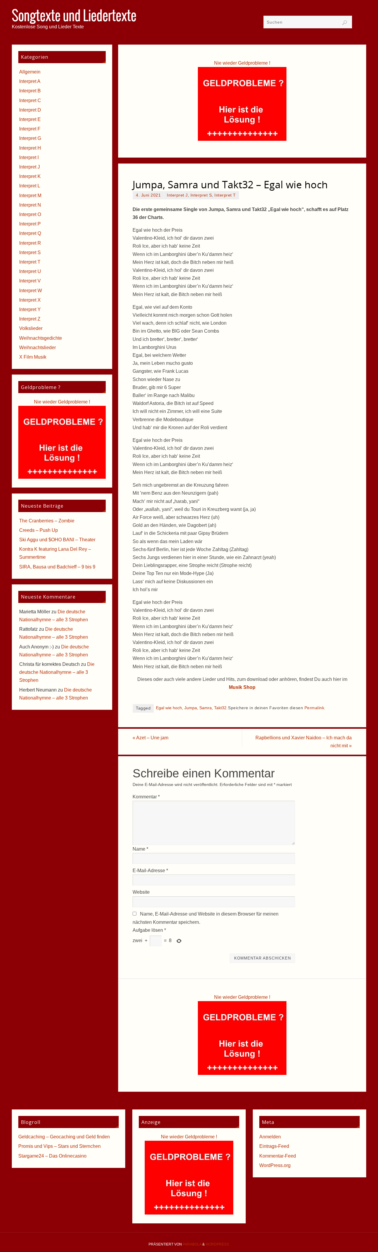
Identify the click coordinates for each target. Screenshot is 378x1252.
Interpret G (30, 138)
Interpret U (30, 271)
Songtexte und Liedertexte (74, 16)
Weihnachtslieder (37, 347)
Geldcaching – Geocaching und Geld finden (64, 1136)
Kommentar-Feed (277, 1155)
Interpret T (225, 195)
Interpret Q (30, 233)
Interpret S (201, 195)
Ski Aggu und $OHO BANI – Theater (57, 539)
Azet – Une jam (150, 737)
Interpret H (30, 148)
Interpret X (30, 300)
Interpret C (30, 100)
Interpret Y (30, 309)
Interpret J (177, 195)
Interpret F (29, 128)
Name (140, 848)
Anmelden (270, 1136)
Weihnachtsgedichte (40, 338)
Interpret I (29, 157)
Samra (205, 708)
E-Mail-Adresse (150, 870)
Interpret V (30, 280)
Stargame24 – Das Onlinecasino (52, 1155)
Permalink (314, 708)
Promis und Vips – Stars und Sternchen (59, 1146)
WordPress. (218, 1244)
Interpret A (29, 81)
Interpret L (29, 185)
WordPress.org (275, 1165)
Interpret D (30, 109)
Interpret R (30, 243)
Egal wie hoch (169, 708)
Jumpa (190, 708)
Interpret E (30, 119)
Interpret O (30, 214)
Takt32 (220, 708)
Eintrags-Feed (274, 1146)
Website (141, 892)
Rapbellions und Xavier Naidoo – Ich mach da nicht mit (303, 741)
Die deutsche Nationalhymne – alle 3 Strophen (56, 672)
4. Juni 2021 (148, 195)
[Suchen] (345, 23)
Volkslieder (31, 328)
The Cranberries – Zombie (46, 520)
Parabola (192, 1244)
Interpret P (30, 223)
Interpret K (30, 176)
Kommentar (146, 796)
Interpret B (30, 90)
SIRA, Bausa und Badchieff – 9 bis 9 (57, 566)
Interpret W (30, 290)
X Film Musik (32, 356)
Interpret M (30, 195)
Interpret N (30, 204)
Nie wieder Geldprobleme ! (242, 63)
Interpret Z (29, 318)
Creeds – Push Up (38, 530)
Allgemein (29, 71)
